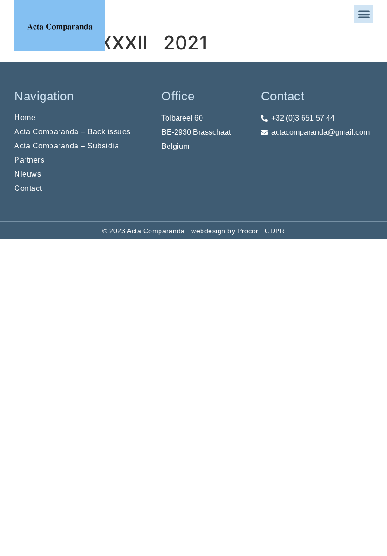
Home (24, 118)
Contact (28, 188)
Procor (248, 231)
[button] (363, 14)
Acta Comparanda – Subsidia (66, 146)
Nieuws (27, 174)
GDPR (275, 231)
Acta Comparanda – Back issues (72, 132)
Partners (29, 160)
